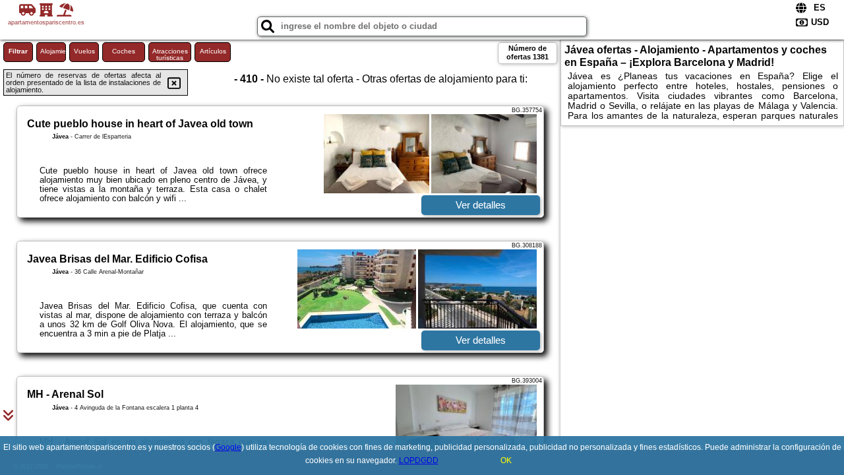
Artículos (213, 51)
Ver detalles (481, 204)
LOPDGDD (418, 460)
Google (228, 447)
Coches (123, 51)
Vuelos (84, 51)
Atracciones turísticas (170, 54)
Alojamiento (53, 51)
